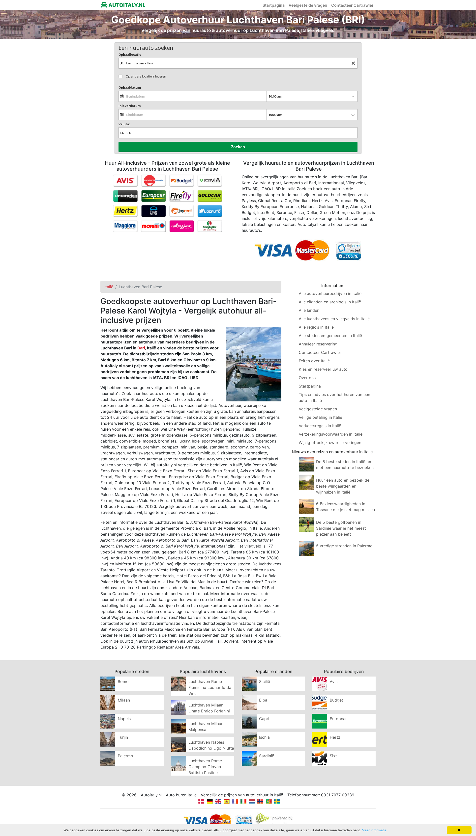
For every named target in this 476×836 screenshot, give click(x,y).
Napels (124, 718)
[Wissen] (353, 63)
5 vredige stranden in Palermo (344, 545)
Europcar (338, 718)
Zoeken (238, 147)
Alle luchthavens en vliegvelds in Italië (334, 318)
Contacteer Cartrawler (352, 5)
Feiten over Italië (314, 360)
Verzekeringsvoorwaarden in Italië (330, 434)
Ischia (264, 737)
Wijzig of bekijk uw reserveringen (330, 442)
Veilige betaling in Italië (320, 417)
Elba (263, 700)
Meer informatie (374, 830)
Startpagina (274, 5)
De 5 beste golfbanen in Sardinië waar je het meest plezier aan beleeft (341, 528)
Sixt (333, 755)
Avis (333, 681)
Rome (123, 681)
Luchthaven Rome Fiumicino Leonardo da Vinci (209, 687)
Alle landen (309, 310)
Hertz (335, 737)
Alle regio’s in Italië (316, 327)
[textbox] (238, 63)
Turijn (123, 737)
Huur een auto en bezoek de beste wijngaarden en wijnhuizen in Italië (342, 486)
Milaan (124, 700)
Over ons (307, 377)
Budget (336, 700)
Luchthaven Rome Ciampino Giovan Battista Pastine (205, 766)
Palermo (125, 755)
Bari (141, 347)
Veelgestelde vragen (308, 5)
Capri (264, 718)
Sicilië (264, 681)
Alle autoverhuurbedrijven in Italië (330, 293)
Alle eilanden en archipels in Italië (330, 301)
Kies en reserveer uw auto (323, 369)
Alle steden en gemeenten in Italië (330, 335)
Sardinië (266, 755)
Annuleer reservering (318, 343)
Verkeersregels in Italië (320, 425)
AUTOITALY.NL (126, 5)
